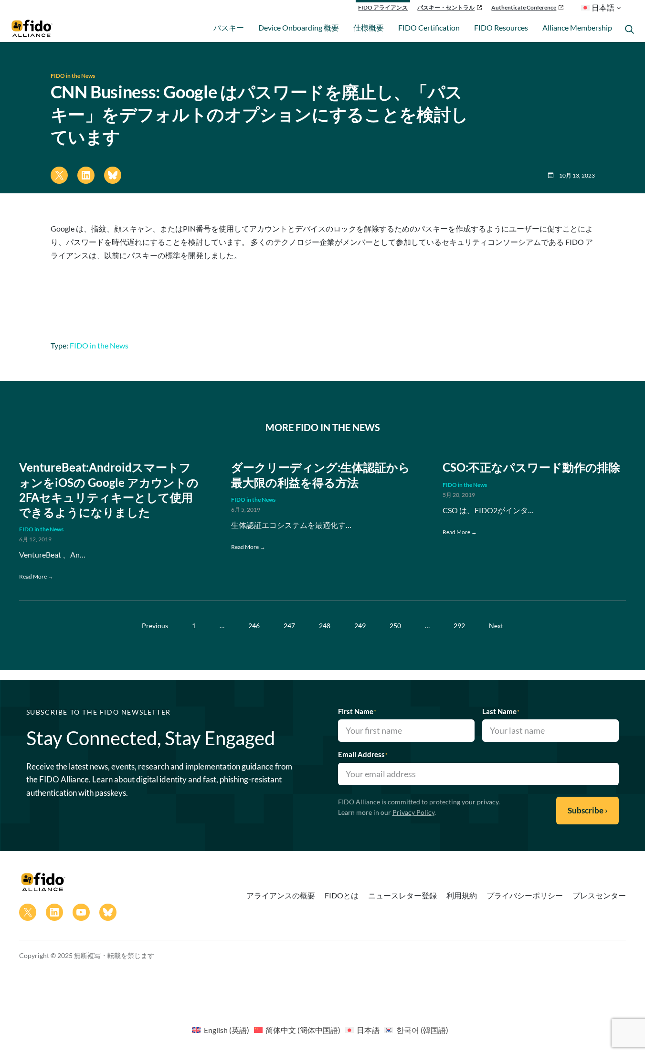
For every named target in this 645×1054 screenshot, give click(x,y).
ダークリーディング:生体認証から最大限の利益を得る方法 (320, 474)
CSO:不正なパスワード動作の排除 (531, 467)
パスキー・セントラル (446, 7)
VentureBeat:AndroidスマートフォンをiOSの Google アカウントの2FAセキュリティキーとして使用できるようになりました (109, 489)
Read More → (36, 576)
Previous (155, 626)
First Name (357, 711)
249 (360, 626)
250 (395, 626)
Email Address (363, 754)
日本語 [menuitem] (368, 1029)
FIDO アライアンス (383, 7)
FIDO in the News (73, 75)
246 (254, 626)
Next (496, 626)
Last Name (500, 711)
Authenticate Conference (523, 7)
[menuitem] (220, 1029)
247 (289, 626)
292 (459, 626)
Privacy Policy (413, 812)
